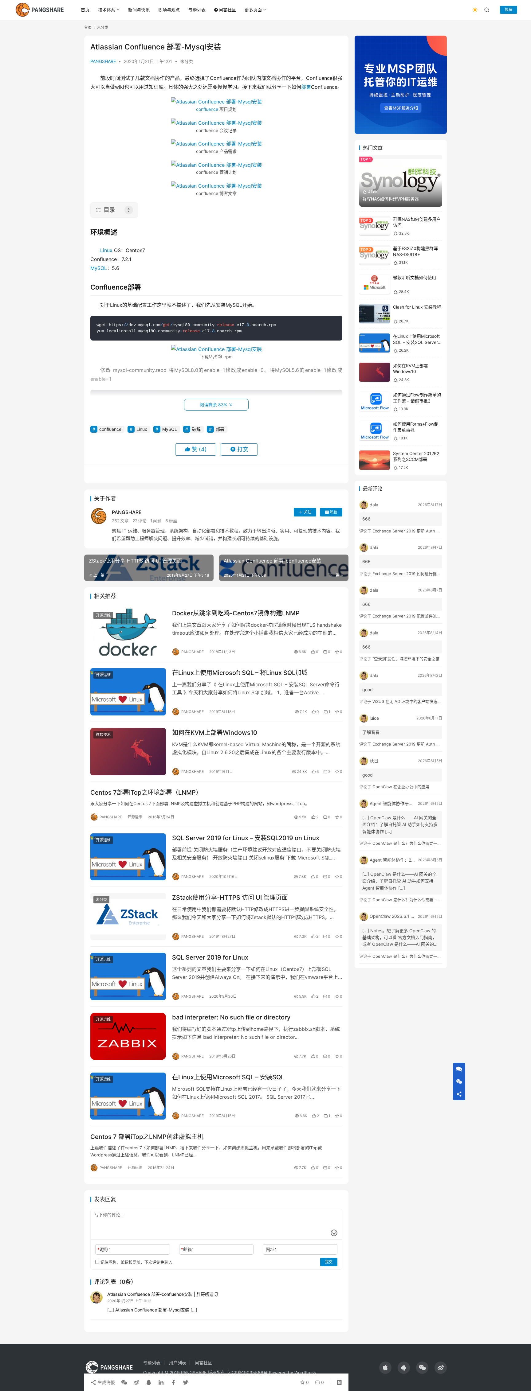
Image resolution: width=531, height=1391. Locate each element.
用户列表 (177, 1362)
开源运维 (103, 615)
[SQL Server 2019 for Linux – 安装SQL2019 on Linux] (128, 857)
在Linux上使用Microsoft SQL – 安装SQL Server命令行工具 (417, 342)
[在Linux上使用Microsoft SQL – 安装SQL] (128, 1096)
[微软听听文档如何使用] (374, 284)
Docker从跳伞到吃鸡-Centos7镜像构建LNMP (236, 613)
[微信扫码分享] (124, 1382)
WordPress (305, 1372)
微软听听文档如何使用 (414, 277)
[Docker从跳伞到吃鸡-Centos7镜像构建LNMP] (128, 632)
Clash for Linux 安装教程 (417, 307)
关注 (307, 512)
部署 (306, 87)
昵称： (104, 1249)
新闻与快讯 (139, 9)
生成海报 (105, 1382)
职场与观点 (169, 9)
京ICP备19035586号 (247, 1372)
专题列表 (197, 9)
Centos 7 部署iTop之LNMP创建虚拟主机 (146, 1136)
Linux (106, 250)
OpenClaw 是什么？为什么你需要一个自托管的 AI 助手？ (423, 843)
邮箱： (188, 1249)
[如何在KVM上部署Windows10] (128, 751)
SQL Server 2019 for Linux (210, 957)
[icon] (385, 1368)
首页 (85, 9)
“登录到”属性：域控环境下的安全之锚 (405, 659)
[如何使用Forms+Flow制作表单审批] (374, 431)
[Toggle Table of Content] (128, 210)
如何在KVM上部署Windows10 (214, 732)
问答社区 (227, 9)
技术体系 (106, 9)
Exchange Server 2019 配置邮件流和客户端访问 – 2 (420, 616)
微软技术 (103, 734)
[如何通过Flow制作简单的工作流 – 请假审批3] (374, 401)
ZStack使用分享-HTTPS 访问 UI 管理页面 (230, 897)
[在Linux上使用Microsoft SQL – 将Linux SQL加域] (128, 691)
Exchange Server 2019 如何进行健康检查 (410, 573)
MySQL (98, 268)
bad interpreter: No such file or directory (231, 1017)
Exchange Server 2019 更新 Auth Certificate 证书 (419, 530)
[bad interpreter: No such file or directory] (128, 1036)
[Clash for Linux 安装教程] (374, 313)
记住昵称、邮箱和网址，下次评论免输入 (135, 1262)
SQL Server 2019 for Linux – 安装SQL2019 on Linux (245, 838)
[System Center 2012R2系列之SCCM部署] (374, 460)
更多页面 (253, 9)
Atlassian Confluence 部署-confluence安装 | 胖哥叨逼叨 (162, 1294)
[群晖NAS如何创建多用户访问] (374, 226)
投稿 (508, 9)
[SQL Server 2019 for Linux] (128, 976)
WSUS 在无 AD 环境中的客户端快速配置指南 (412, 701)
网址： (272, 1249)
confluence (207, 109)
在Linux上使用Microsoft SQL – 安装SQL (228, 1077)
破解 (196, 429)
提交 (328, 1262)
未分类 (186, 61)
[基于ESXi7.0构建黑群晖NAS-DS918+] (374, 255)
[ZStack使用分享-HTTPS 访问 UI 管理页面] (128, 916)
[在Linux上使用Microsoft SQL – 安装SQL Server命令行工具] (374, 343)
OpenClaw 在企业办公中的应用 (400, 787)
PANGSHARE (103, 61)
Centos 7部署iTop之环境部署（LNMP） (146, 792)
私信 (333, 512)
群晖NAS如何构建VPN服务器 (390, 198)
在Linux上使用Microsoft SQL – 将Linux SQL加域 (240, 672)
